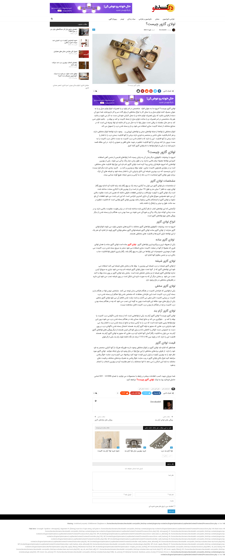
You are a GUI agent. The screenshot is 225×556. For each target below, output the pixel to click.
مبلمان (157, 19)
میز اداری (65, 85)
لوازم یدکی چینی (74, 85)
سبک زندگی (131, 19)
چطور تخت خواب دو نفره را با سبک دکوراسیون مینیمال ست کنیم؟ (65, 74)
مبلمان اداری (85, 85)
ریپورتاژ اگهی (113, 19)
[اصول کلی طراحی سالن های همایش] (84, 54)
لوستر (122, 19)
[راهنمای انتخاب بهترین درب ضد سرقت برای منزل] (84, 65)
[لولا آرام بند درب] (160, 440)
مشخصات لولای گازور (144, 389)
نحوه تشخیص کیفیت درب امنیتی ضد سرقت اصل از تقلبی (64, 41)
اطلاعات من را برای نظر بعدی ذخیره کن (161, 506)
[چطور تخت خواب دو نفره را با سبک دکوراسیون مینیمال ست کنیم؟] (84, 76)
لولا (93, 29)
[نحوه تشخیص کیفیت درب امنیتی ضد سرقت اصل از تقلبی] (84, 43)
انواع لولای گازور (166, 389)
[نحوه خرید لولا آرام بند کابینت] (107, 440)
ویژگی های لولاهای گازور (103, 420)
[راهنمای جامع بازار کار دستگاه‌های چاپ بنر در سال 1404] (84, 32)
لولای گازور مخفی (155, 389)
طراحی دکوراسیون (168, 19)
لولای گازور (132, 244)
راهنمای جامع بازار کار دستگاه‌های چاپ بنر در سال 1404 (63, 30)
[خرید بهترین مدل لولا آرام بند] (134, 440)
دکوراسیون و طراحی (145, 19)
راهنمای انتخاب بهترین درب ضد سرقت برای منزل (64, 63)
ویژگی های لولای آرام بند (164, 420)
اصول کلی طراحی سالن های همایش (65, 51)
